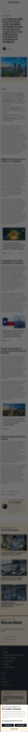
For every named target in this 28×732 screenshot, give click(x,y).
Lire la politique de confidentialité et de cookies (12, 720)
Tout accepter (20, 725)
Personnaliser (14, 728)
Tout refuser (8, 725)
